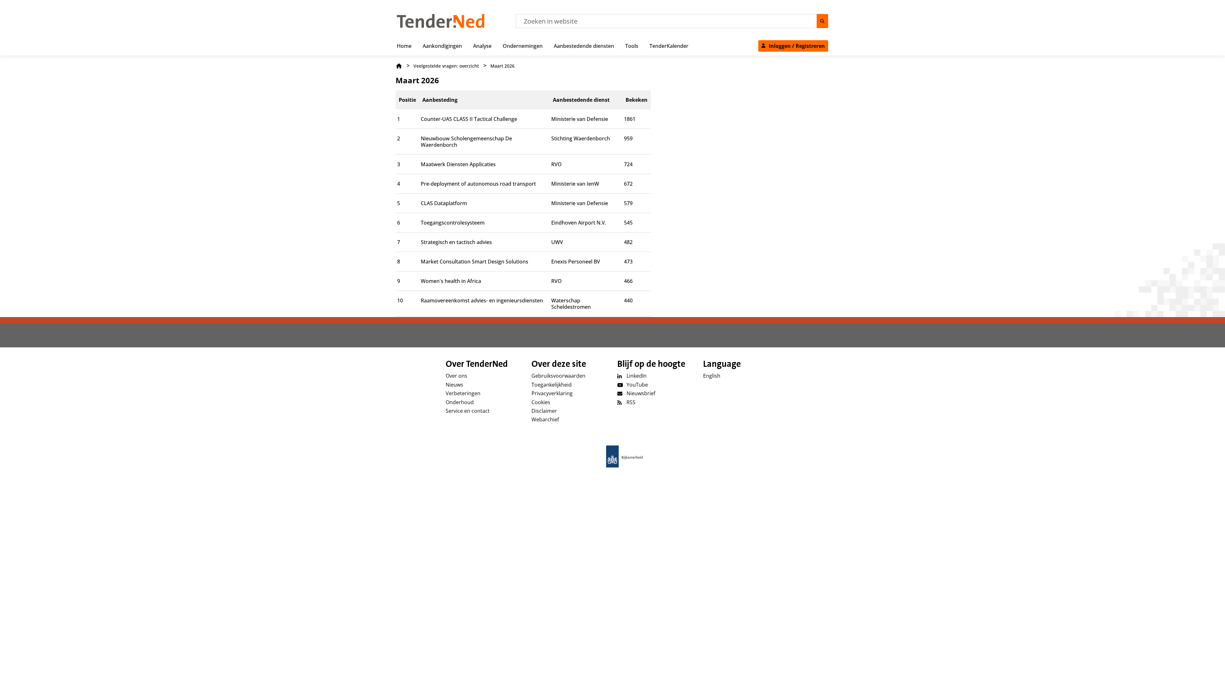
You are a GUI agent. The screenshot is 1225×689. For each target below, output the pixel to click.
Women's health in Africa (451, 281)
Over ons (456, 375)
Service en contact (468, 410)
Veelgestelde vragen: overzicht (446, 66)
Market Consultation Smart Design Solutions (474, 261)
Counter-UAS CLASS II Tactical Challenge (469, 118)
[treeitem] (404, 45)
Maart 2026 (502, 66)
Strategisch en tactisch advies (456, 242)
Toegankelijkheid (551, 384)
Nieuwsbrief (641, 393)
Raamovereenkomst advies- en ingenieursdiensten (482, 300)
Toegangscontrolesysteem (453, 222)
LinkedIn (637, 375)
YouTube (637, 384)
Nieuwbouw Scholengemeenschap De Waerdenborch (466, 141)
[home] (612, 456)
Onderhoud (460, 402)
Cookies (540, 402)
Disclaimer (544, 410)
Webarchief (545, 419)
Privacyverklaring (552, 393)
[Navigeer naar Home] (441, 26)
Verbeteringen (463, 393)
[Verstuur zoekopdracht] (822, 21)
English (711, 375)
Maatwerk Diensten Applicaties (458, 164)
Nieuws (454, 384)
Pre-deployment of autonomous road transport (478, 183)
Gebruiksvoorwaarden (558, 375)
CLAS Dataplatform (444, 203)
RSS (631, 402)
